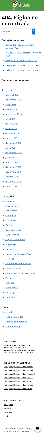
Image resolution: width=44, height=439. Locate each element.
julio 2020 (10, 157)
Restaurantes (12, 288)
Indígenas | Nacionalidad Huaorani (22, 70)
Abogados (10, 201)
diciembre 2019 (13, 167)
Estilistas (9, 225)
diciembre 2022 (13, 143)
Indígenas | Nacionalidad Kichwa (21, 65)
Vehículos (10, 297)
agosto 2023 (11, 138)
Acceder (9, 312)
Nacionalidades (13, 268)
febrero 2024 (11, 124)
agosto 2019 (11, 186)
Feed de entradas (14, 317)
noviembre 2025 (13, 100)
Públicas (9, 283)
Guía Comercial (13, 230)
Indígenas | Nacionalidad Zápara (21, 60)
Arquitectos (11, 211)
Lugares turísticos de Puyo (18, 254)
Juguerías (10, 249)
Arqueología (11, 206)
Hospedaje (10, 244)
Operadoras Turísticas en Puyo (20, 273)
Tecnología (10, 292)
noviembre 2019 (13, 172)
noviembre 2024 (13, 114)
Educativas (10, 220)
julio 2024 (10, 119)
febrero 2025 (11, 109)
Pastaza (9, 278)
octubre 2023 (12, 133)
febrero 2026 (11, 95)
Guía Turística (12, 235)
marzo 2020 (11, 162)
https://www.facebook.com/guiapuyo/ (20, 353)
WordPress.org (12, 326)
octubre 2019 (12, 177)
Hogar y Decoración (15, 239)
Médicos (9, 259)
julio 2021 (10, 148)
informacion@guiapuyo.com (23, 350)
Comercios (10, 215)
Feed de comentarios (16, 322)
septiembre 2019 (13, 181)
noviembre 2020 (13, 152)
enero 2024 (11, 128)
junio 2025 (10, 104)
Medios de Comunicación (18, 263)
